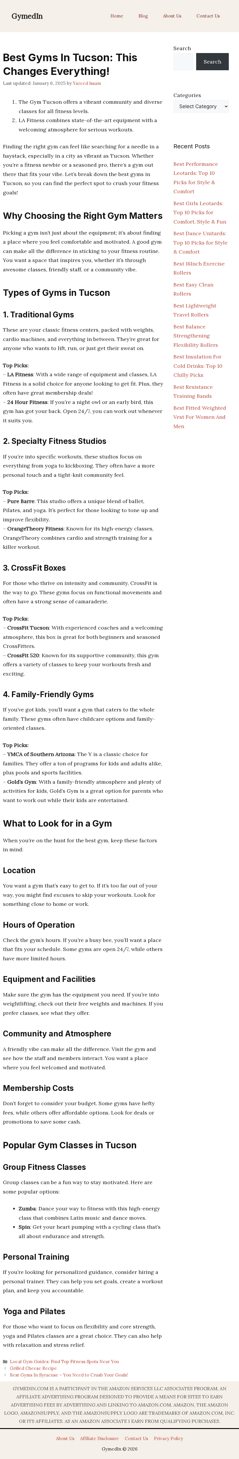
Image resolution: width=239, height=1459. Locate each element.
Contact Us (208, 16)
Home (116, 16)
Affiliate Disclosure (99, 1438)
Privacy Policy (168, 1438)
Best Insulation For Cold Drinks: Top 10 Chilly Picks (197, 365)
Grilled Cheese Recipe (33, 1368)
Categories (187, 95)
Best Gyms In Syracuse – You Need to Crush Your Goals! (69, 1375)
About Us (172, 16)
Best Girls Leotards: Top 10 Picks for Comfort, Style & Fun (199, 212)
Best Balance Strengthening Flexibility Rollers (195, 335)
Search (182, 48)
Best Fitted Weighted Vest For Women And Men (199, 417)
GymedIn (27, 16)
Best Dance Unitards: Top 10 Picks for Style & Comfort (200, 242)
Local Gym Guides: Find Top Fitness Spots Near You (64, 1361)
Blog (143, 16)
